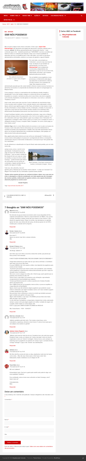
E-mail (7, 427)
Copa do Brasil (11, 185)
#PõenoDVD (48, 195)
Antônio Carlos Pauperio (17, 331)
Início (6, 15)
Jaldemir (18, 38)
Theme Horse (37, 458)
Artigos (45, 15)
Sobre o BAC (14, 15)
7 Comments (24, 38)
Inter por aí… (8, 20)
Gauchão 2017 (19, 185)
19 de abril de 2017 (10, 38)
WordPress (57, 458)
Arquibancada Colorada (19, 458)
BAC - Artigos (9, 31)
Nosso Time (26, 15)
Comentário (8, 399)
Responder (13, 227)
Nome (7, 419)
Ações (36, 15)
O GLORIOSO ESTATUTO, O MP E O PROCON (16, 196)
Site (6, 434)
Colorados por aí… (57, 15)
